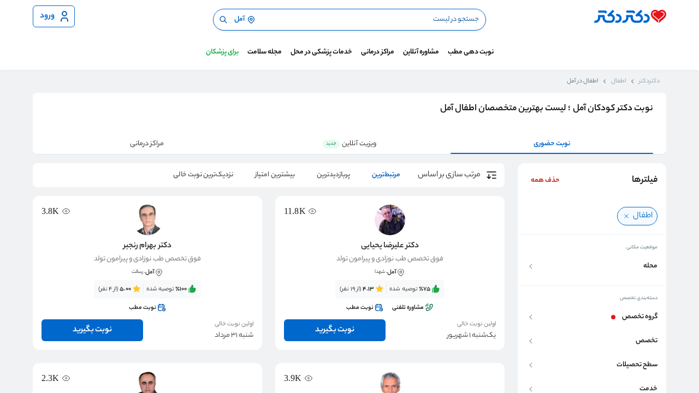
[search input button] (223, 19)
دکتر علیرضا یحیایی (389, 246)
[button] (592, 266)
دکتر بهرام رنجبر (147, 246)
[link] (390, 298)
